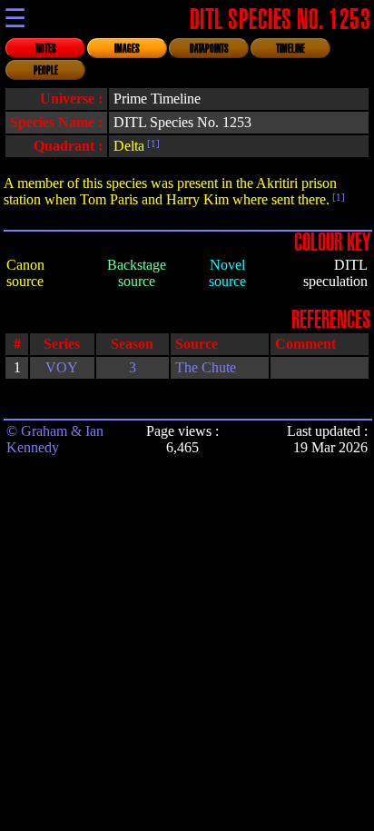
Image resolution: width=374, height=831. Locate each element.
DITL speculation (335, 273)
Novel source (227, 273)
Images (127, 49)
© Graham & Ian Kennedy (54, 439)
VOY (61, 367)
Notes (45, 49)
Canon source (25, 273)
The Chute (205, 367)
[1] (152, 143)
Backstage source (136, 273)
